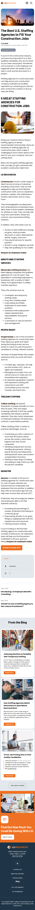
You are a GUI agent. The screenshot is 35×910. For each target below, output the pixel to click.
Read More (10, 673)
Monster (4, 478)
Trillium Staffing (8, 403)
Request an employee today (13, 252)
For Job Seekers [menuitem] (17, 887)
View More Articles (17, 785)
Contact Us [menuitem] (17, 869)
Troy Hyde (4, 43)
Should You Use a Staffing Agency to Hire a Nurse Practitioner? (17, 605)
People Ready (7, 337)
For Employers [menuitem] (17, 891)
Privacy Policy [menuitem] (18, 878)
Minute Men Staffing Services (14, 270)
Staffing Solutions (8, 50)
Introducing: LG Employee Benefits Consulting (16, 592)
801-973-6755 (17, 856)
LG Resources (7, 181)
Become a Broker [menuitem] (17, 874)
